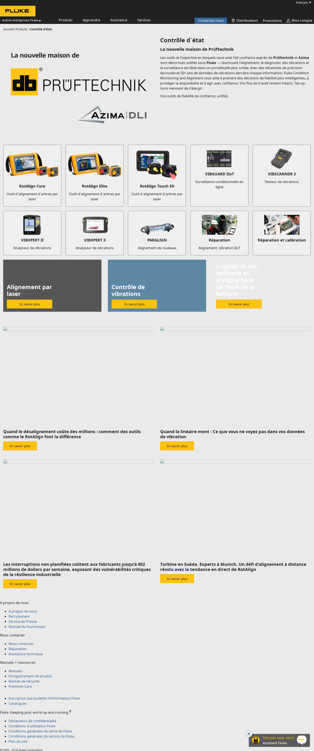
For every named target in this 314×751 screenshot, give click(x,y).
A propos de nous (23, 611)
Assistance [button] (118, 20)
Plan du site (18, 741)
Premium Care (20, 686)
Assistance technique (26, 654)
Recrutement (19, 616)
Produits (22, 29)
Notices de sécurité (24, 681)
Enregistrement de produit (30, 676)
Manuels (15, 671)
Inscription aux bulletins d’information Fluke (44, 698)
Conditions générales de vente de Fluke (40, 731)
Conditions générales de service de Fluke (41, 736)
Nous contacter (21, 643)
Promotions (272, 20)
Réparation (17, 648)
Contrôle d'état (41, 29)
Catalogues (18, 703)
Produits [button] (66, 20)
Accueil (8, 29)
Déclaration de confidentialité (32, 721)
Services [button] (144, 20)
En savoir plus (29, 304)
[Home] (17, 12)
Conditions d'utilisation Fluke (32, 726)
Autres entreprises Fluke (20, 20)
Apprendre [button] (91, 20)
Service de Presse (23, 621)
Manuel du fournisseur (27, 626)
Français (302, 2)
